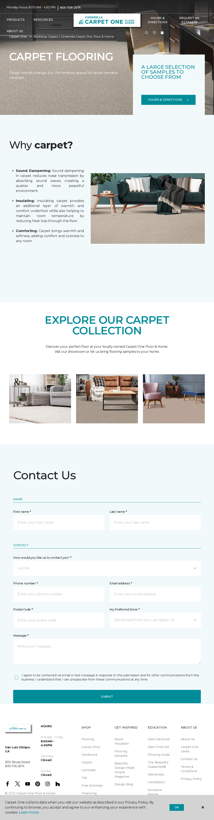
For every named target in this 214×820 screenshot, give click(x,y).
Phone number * (25, 583)
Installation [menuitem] (156, 782)
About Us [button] (15, 31)
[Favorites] (154, 33)
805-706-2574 (70, 7)
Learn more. (29, 812)
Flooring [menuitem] (88, 739)
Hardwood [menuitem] (89, 755)
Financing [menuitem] (89, 793)
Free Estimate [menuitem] (92, 785)
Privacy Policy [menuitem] (191, 779)
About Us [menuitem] (188, 739)
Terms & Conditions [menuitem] (189, 769)
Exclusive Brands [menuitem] (155, 792)
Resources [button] (43, 20)
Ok (177, 807)
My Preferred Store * (124, 609)
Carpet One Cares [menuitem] (189, 749)
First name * (22, 511)
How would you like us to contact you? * (42, 557)
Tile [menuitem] (84, 778)
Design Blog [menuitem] (124, 784)
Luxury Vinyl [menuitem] (91, 747)
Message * (20, 635)
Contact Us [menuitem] (189, 759)
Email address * (121, 583)
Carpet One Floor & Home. (36, 793)
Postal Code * (23, 609)
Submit (107, 696)
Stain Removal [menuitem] (158, 739)
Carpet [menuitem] (87, 762)
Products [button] (16, 20)
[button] (146, 33)
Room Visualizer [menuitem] (122, 741)
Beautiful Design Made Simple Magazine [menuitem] (125, 770)
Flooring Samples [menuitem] (121, 753)
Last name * (118, 511)
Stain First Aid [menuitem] (158, 747)
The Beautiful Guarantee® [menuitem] (158, 764)
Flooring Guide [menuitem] (159, 755)
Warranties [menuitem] (156, 774)
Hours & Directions (157, 20)
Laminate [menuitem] (89, 770)
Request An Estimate (189, 20)
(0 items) (162, 32)
